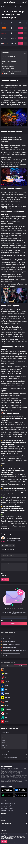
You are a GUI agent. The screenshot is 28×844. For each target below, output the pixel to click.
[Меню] (1, 2)
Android (20, 665)
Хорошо (4, 841)
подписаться (14, 623)
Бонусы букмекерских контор (8, 803)
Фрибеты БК (5, 732)
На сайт (21, 28)
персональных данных (19, 620)
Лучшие (6, 23)
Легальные (14, 23)
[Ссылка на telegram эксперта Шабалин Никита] (1, 541)
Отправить (4, 579)
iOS (7, 665)
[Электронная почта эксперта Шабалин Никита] (4, 541)
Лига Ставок (5, 745)
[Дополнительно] (25, 28)
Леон (3, 742)
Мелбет (4, 748)
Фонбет (4, 737)
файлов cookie (9, 838)
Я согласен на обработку (13, 574)
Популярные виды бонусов (9, 757)
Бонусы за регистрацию (6, 808)
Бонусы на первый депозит (7, 805)
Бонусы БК (5, 754)
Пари (3, 740)
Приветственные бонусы (7, 810)
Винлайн (4, 735)
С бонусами (22, 23)
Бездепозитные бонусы (6, 806)
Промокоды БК (6, 752)
